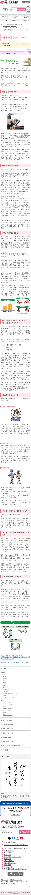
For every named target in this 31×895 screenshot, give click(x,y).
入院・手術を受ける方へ (8, 881)
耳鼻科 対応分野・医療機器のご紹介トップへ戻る (15, 662)
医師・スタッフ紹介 (9, 728)
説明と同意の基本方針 (10, 863)
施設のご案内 (7, 737)
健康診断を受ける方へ (22, 881)
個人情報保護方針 (9, 851)
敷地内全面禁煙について (10, 842)
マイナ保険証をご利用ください (12, 745)
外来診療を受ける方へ (16, 880)
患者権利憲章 (7, 859)
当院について (4, 880)
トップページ (6, 24)
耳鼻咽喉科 (13, 26)
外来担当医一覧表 (8, 724)
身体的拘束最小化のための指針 (12, 857)
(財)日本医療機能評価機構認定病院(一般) (15, 869)
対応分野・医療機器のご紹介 (9, 27)
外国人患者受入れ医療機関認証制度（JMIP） (16, 848)
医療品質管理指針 (9, 861)
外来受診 (5, 750)
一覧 (28, 756)
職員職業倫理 (7, 865)
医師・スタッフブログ (9, 733)
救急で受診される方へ (9, 741)
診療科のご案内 (6, 26)
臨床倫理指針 (7, 853)
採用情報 (13, 883)
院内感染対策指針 (9, 867)
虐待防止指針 (7, 855)
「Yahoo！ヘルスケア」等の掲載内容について (16, 845)
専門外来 (7, 720)
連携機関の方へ (5, 883)
